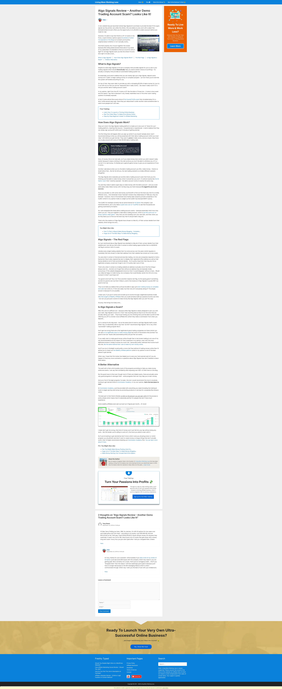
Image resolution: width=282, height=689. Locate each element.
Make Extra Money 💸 (159, 2)
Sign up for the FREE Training (143, 496)
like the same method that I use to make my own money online (123, 344)
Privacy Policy (131, 663)
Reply (101, 543)
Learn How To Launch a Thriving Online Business (119, 112)
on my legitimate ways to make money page (117, 332)
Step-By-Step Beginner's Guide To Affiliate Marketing (120, 116)
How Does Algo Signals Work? (123, 57)
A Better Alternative (111, 59)
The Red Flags (139, 57)
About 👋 (140, 2)
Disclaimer (130, 667)
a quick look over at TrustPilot (129, 204)
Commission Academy (124, 382)
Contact (129, 672)
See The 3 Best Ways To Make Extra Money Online (119, 114)
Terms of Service (132, 670)
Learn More (165, 687)
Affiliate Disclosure (132, 665)
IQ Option (138, 202)
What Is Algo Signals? (104, 57)
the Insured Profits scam (131, 99)
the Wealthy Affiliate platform (122, 350)
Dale (108, 550)
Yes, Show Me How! (141, 647)
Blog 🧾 (148, 2)
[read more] (146, 465)
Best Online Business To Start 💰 (176, 2)
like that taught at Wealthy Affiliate (109, 296)
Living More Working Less (106, 2)
